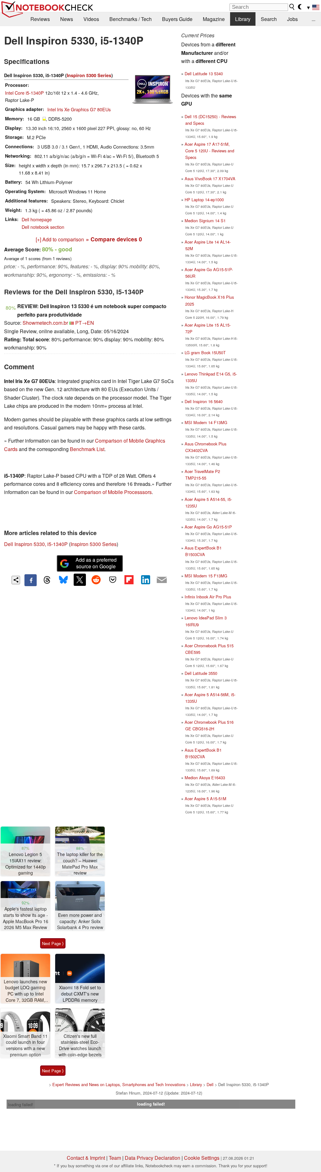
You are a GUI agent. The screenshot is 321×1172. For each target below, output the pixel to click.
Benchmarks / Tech (130, 19)
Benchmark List (87, 449)
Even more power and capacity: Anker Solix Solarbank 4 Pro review (80, 921)
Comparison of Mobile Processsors (113, 492)
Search (269, 19)
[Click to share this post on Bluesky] (63, 580)
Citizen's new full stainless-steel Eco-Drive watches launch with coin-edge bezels (80, 1045)
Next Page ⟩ (53, 943)
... (313, 19)
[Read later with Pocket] (112, 580)
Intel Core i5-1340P (24, 92)
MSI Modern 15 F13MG (206, 576)
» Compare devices (114, 239)
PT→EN (84, 322)
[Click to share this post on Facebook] (30, 580)
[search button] (292, 7)
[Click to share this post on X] (80, 580)
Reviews (40, 19)
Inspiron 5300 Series (89, 75)
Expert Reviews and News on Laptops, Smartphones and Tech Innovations (118, 1084)
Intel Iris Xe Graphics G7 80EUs (79, 109)
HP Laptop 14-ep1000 (204, 199)
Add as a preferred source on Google (96, 563)
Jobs (292, 19)
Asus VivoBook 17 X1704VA (210, 178)
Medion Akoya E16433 (205, 777)
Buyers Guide (177, 19)
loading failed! (20, 1104)
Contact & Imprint (86, 1157)
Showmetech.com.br (45, 322)
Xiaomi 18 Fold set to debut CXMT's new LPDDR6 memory (80, 994)
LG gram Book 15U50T (205, 352)
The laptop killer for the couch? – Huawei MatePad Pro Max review (80, 863)
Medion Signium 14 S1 (205, 220)
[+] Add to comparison (60, 239)
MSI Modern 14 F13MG (206, 422)
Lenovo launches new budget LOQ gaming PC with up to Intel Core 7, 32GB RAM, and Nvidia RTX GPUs (25, 991)
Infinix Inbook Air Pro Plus (208, 597)
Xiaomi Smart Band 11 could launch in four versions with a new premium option (25, 1045)
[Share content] (16, 580)
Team (115, 1157)
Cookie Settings (201, 1157)
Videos (91, 19)
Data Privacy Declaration (152, 1157)
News (66, 19)
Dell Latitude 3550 (201, 673)
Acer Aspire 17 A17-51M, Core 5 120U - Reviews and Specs (209, 150)
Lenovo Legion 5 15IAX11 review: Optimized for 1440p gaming (25, 863)
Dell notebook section (43, 226)
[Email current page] (162, 580)
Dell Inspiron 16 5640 (204, 401)
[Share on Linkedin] (145, 580)
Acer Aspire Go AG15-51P (208, 527)
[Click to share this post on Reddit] (96, 580)
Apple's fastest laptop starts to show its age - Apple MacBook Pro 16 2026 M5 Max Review (25, 918)
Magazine (214, 19)
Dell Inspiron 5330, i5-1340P (36, 544)
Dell (210, 1084)
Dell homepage (37, 219)
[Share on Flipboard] (129, 580)
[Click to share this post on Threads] (47, 580)
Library (242, 19)
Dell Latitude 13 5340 (204, 73)
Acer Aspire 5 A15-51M (205, 798)
